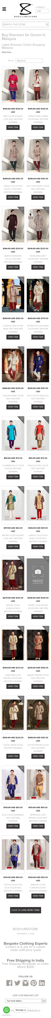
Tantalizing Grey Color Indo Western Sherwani (38, 259)
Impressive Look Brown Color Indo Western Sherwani (38, 818)
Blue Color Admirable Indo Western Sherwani (13, 818)
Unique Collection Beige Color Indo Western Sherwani (38, 538)
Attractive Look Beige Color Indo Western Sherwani (38, 329)
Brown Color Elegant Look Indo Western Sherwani (13, 538)
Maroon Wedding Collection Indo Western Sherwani (13, 259)
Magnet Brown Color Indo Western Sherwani (38, 678)
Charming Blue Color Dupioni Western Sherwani (13, 468)
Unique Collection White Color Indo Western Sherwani (13, 189)
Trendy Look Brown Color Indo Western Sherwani (38, 608)
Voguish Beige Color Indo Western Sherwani (13, 399)
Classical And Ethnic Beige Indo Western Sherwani (13, 329)
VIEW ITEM (13, 127)
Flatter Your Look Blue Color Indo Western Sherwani (13, 888)
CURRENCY (40, 7)
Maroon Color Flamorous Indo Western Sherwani (38, 888)
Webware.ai (33, 1010)
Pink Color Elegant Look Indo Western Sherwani (13, 119)
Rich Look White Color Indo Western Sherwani (38, 189)
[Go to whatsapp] (6, 1010)
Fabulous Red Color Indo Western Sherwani (38, 468)
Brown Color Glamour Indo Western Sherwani (13, 608)
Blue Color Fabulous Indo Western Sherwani (38, 399)
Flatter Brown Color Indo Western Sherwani (38, 748)
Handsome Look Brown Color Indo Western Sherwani (13, 678)
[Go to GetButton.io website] (6, 1015)
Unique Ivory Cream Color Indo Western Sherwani (38, 119)
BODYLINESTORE (25, 929)
